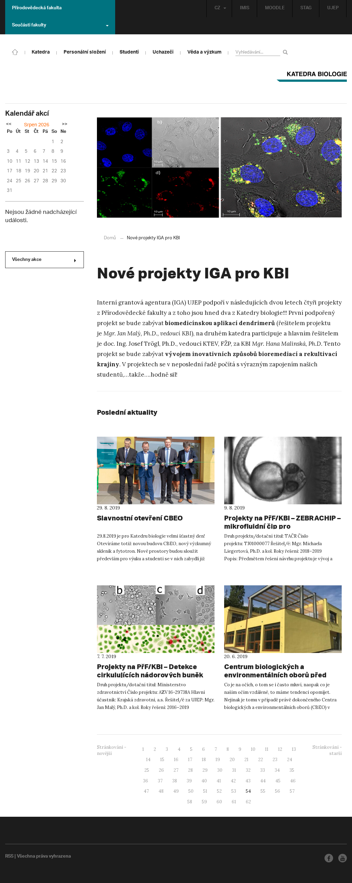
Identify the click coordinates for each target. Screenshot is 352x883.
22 (260, 759)
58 (189, 802)
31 (234, 770)
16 (176, 759)
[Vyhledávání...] (286, 52)
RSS (9, 856)
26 (161, 770)
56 (277, 791)
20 (232, 759)
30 (219, 770)
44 (263, 781)
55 (263, 791)
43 (248, 781)
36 (145, 781)
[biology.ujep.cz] (15, 51)
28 (190, 770)
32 (248, 770)
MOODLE (275, 8)
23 (275, 759)
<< (8, 124)
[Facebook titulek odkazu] (328, 858)
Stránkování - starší (327, 750)
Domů (110, 238)
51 (205, 791)
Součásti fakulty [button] (29, 25)
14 (148, 759)
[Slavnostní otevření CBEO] (155, 470)
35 (291, 770)
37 (160, 781)
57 (292, 791)
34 (277, 770)
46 (293, 781)
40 (204, 781)
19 (218, 759)
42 (233, 781)
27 (176, 770)
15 (162, 759)
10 (253, 749)
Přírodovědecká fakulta (37, 8)
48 (161, 791)
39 (189, 781)
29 (205, 770)
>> (64, 124)
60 (219, 802)
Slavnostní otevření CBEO (140, 518)
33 (262, 770)
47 (146, 791)
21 (246, 759)
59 (204, 802)
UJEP (333, 8)
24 (289, 759)
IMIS (244, 8)
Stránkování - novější (111, 750)
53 (233, 791)
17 (190, 759)
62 (248, 802)
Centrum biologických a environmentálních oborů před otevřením (275, 674)
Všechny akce (27, 260)
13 (294, 749)
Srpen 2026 (36, 125)
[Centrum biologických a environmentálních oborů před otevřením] (283, 619)
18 (204, 759)
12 (280, 749)
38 (174, 781)
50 (191, 791)
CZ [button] (217, 8)
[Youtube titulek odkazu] (342, 858)
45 (277, 781)
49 (176, 791)
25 (146, 770)
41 (219, 781)
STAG (305, 8)
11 (266, 749)
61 (234, 802)
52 (219, 791)
